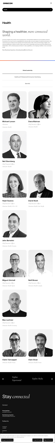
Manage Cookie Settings (7, 440)
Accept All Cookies (37, 440)
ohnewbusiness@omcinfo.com (24, 50)
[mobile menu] (51, 3)
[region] (27, 438)
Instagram (4, 426)
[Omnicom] (7, 3)
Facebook (4, 430)
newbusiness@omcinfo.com (8, 416)
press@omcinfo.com (7, 412)
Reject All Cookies (48, 440)
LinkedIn (4, 428)
